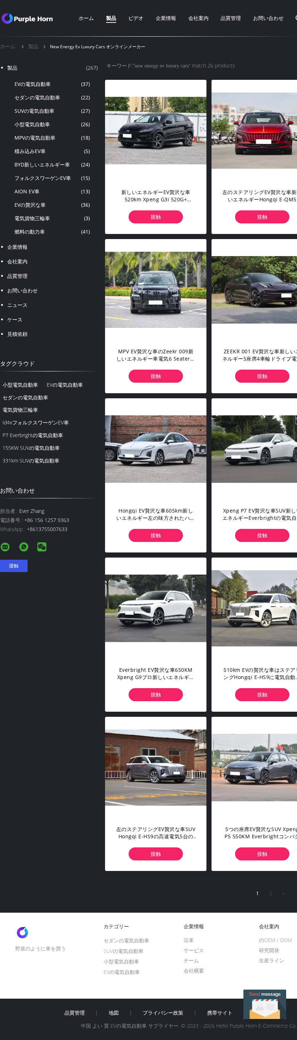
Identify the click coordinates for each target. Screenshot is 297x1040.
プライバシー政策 (163, 1012)
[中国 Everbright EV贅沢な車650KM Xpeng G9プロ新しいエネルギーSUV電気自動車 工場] (155, 608)
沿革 (189, 940)
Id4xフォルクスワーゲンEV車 (36, 422)
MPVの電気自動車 (52, 137)
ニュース (17, 304)
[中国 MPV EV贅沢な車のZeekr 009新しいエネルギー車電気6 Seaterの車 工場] (155, 290)
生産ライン (271, 960)
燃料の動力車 (52, 231)
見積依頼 (17, 333)
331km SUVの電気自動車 (31, 460)
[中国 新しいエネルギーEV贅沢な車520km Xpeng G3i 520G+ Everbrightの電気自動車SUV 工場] (155, 130)
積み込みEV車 (52, 151)
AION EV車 (52, 191)
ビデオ (135, 18)
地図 (114, 1012)
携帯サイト (220, 1012)
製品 (111, 18)
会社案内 (198, 18)
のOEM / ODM (275, 940)
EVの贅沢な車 (52, 204)
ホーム (86, 18)
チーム (191, 960)
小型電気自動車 (52, 124)
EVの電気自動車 (52, 84)
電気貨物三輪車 (52, 218)
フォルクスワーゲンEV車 (52, 177)
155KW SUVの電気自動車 (31, 447)
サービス (194, 950)
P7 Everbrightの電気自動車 (33, 435)
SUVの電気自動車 (52, 110)
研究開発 (269, 950)
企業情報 (166, 18)
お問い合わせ (268, 18)
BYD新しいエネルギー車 (52, 164)
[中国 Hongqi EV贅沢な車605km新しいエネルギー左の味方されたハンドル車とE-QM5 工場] (155, 449)
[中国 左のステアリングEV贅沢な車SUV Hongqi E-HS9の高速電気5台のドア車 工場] (155, 767)
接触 (156, 216)
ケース (14, 319)
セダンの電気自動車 (52, 97)
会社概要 (194, 970)
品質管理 (231, 18)
